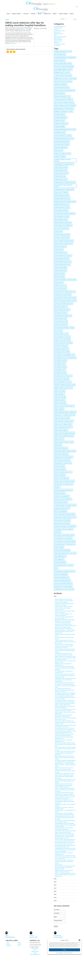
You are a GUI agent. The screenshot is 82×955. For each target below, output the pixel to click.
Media (54, 13)
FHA (74, 129)
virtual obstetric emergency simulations (65, 571)
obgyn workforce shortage (61, 442)
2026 (55, 596)
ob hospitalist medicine (60, 360)
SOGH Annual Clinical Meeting (62, 550)
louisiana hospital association (62, 234)
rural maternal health (69, 541)
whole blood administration (61, 577)
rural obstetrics (71, 544)
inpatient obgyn (71, 201)
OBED (56, 387)
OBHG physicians (58, 41)
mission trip (57, 306)
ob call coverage (66, 339)
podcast (67, 523)
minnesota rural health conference (63, 303)
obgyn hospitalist (59, 409)
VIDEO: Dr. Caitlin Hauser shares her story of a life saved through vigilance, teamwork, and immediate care (65, 875)
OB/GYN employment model (68, 384)
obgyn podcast (69, 421)
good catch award (59, 144)
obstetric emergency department (63, 472)
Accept (64, 949)
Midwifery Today (24, 29)
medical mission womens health (63, 294)
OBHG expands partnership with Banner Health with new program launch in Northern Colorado (65, 757)
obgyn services (58, 433)
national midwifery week (61, 321)
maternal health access (60, 252)
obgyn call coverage (60, 391)
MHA (74, 297)
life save (57, 228)
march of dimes (69, 240)
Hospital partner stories (59, 30)
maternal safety (72, 279)
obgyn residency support (61, 430)
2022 (55, 888)
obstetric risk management (61, 478)
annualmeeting (71, 57)
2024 (55, 882)
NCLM (72, 327)
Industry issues (57, 32)
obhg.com (67, 460)
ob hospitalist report (60, 369)
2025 (55, 878)
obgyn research (67, 424)
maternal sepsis (59, 282)
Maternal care (68, 243)
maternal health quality (60, 267)
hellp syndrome (58, 150)
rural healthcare (59, 538)
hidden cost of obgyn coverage (62, 153)
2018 (55, 900)
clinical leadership (69, 90)
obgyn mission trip (69, 414)
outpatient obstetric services (62, 508)
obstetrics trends (59, 499)
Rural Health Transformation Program (64, 535)
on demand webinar (60, 505)
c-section (67, 72)
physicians (67, 520)
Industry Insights (63, 13)
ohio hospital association (61, 502)
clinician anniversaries (60, 96)
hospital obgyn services (61, 170)
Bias (70, 63)
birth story (57, 66)
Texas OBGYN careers (60, 556)
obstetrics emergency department (63, 490)
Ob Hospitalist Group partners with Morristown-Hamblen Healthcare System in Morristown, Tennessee (65, 690)
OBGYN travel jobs (68, 436)
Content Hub (47, 13)
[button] (79, 940)
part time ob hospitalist (60, 511)
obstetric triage (59, 484)
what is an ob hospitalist (61, 574)
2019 (55, 897)
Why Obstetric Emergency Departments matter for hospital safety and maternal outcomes (64, 861)
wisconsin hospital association (62, 580)
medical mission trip (70, 291)
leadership (68, 222)
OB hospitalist (58, 354)
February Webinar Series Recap (62, 786)
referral (64, 529)
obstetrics (57, 487)
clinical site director (59, 93)
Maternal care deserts (60, 246)
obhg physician (58, 457)
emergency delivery (60, 114)
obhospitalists (58, 463)
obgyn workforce (59, 439)
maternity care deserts (60, 288)
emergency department (61, 117)
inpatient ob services (60, 201)
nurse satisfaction (59, 336)
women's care (58, 586)
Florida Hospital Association (62, 138)
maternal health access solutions (63, 255)
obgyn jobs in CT (59, 414)
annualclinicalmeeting (60, 57)
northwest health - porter (61, 333)
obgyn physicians (59, 421)
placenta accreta (59, 523)
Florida (69, 135)
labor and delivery (70, 213)
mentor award (67, 297)
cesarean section (59, 90)
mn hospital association (61, 312)
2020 (55, 894)
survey (69, 553)
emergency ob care (59, 120)
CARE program (58, 78)
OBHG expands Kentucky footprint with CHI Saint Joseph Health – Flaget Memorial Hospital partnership (65, 867)
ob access (57, 339)
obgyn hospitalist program (61, 412)
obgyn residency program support (63, 427)
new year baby (58, 330)
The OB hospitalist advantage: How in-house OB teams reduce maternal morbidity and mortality (65, 781)
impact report (58, 192)
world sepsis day (69, 589)
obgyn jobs (73, 412)
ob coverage (69, 342)
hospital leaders (59, 164)
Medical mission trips (58, 33)
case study (73, 78)
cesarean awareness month (62, 87)
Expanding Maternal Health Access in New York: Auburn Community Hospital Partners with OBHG (65, 817)
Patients (33, 13)
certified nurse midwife (60, 84)
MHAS (55, 35)
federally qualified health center (63, 129)
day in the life (58, 102)
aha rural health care (60, 54)
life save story (64, 228)
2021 (55, 891)
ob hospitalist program (60, 366)
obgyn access (68, 387)
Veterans (70, 565)
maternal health (59, 249)
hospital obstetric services (61, 173)
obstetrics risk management (62, 496)
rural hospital (68, 538)
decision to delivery (68, 102)
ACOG (69, 51)
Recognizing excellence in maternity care (64, 720)
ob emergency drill (59, 351)
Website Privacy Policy (68, 952)
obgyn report (58, 424)
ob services (69, 375)
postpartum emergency (60, 526)
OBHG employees (58, 39)
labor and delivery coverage (62, 216)
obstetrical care (69, 484)
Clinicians (25, 13)
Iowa (68, 207)
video (56, 568)
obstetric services (69, 481)
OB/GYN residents (58, 38)
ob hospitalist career (69, 354)
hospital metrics (69, 164)
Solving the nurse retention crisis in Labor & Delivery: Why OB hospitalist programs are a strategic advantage (65, 675)
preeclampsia (72, 526)
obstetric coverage (59, 466)
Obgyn (61, 387)
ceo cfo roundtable (66, 81)
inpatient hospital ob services (62, 198)
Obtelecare (56, 42)
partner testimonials (60, 514)
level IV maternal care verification (63, 225)
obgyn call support (59, 394)
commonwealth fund (60, 99)
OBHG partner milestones (61, 454)
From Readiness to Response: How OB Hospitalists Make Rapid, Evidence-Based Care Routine (64, 801)
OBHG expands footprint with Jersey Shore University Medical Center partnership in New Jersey (65, 744)
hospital (63, 156)
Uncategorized (57, 45)
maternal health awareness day (63, 261)
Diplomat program (59, 108)
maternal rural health (60, 279)
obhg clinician (58, 445)
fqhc (72, 138)
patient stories (72, 517)
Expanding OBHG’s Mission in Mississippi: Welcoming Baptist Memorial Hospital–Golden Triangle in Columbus (65, 825)
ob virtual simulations (60, 381)
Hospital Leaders (16, 13)
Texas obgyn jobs (59, 559)
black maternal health (67, 66)
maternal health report (60, 270)
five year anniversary (60, 135)
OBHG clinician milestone (61, 448)
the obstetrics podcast (60, 565)
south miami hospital (60, 553)
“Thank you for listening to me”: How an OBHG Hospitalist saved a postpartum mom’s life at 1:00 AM (65, 642)
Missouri (65, 306)
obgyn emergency (69, 406)
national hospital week (60, 318)
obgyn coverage (59, 406)
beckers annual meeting (61, 63)
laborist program (59, 222)
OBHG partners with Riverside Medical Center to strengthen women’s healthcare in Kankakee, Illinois (65, 680)
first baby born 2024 (60, 132)
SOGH (61, 547)
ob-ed (69, 381)
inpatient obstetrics (60, 207)
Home (8, 13)
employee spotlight (59, 126)
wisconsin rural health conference (63, 583)
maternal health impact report (62, 264)
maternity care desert (60, 285)
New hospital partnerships (60, 36)
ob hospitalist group (60, 357)
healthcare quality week (61, 147)
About (39, 13)
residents (70, 529)
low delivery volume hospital (62, 237)
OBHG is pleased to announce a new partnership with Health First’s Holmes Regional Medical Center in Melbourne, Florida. (65, 655)
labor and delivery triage (61, 219)
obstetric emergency (60, 469)
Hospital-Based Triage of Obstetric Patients (63, 185)
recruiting (57, 529)
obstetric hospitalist (60, 475)
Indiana (65, 192)
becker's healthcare (60, 60)
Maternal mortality (59, 276)
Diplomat (73, 105)
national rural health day (61, 324)
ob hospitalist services (60, 372)
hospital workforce (70, 182)
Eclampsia (57, 111)
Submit (55, 926)
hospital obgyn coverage (61, 167)
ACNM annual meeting (60, 51)
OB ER (67, 351)
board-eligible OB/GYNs (60, 69)
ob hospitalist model (60, 363)
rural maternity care (60, 544)
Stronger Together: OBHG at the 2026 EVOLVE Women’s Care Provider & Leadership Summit (63, 608)
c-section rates (58, 75)
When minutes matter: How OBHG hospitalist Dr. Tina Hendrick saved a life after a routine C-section (65, 749)
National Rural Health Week (62, 327)
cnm (69, 96)
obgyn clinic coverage (60, 396)
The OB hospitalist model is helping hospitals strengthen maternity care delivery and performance (65, 753)
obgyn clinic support (60, 399)
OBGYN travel (58, 436)
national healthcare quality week (63, 315)
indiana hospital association (62, 195)
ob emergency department (61, 348)
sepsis (56, 547)
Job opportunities (59, 213)
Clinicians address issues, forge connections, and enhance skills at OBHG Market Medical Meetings (65, 650)
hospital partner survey (61, 179)
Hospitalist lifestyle (59, 189)
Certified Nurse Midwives (59, 26)
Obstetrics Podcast (59, 493)
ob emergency (63, 345)
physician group (59, 520)
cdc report (57, 81)
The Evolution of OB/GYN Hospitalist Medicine (65, 760)
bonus (70, 69)
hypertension (70, 189)
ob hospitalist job (71, 357)
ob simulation (58, 378)
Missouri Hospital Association (62, 309)
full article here (13, 43)
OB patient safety (59, 375)
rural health (57, 532)
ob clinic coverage (59, 342)
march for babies (59, 240)
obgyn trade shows (69, 433)
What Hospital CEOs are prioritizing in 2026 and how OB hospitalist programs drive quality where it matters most (65, 857)
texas (74, 553)
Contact (71, 13)
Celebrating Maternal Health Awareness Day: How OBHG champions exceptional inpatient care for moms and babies (65, 850)
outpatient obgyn (71, 505)
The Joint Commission (60, 562)
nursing (68, 336)
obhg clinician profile (60, 451)
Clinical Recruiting (58, 27)
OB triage (65, 378)
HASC (67, 144)
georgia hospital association (62, 141)
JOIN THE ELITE (58, 864)
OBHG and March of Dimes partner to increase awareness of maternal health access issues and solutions (64, 601)
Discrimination (69, 108)
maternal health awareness (62, 258)
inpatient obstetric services (62, 204)
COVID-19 (56, 29)
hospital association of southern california (63, 160)
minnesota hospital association (68, 300)
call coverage (67, 75)
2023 (55, 885)
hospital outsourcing (60, 176)
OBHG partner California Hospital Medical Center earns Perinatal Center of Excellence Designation (65, 668)
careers (66, 78)
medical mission (59, 291)
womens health (68, 586)
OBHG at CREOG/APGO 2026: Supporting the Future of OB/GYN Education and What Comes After (65, 790)
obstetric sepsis (59, 481)
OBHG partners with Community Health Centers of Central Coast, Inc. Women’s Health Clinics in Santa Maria (64, 646)
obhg (71, 442)
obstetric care (67, 463)
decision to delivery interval (62, 105)
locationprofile (58, 231)
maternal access (59, 243)
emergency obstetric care (61, 123)
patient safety (71, 514)
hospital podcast (59, 182)
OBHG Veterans (59, 460)
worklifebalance (59, 589)
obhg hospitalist (71, 451)
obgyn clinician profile (60, 403)
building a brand (59, 72)
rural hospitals (58, 541)
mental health (58, 297)
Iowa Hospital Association (61, 210)
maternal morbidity (59, 273)
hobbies (57, 156)
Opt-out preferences (60, 952)
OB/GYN (57, 384)
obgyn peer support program (62, 418)
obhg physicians (68, 457)
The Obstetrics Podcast (59, 44)
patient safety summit (60, 517)
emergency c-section (67, 111)
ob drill (56, 345)
